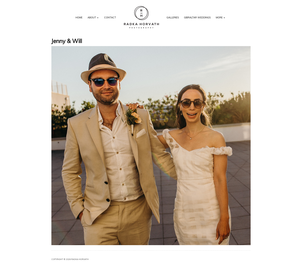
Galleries (173, 17)
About (93, 17)
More (220, 17)
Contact (110, 17)
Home (79, 17)
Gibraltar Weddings (197, 17)
